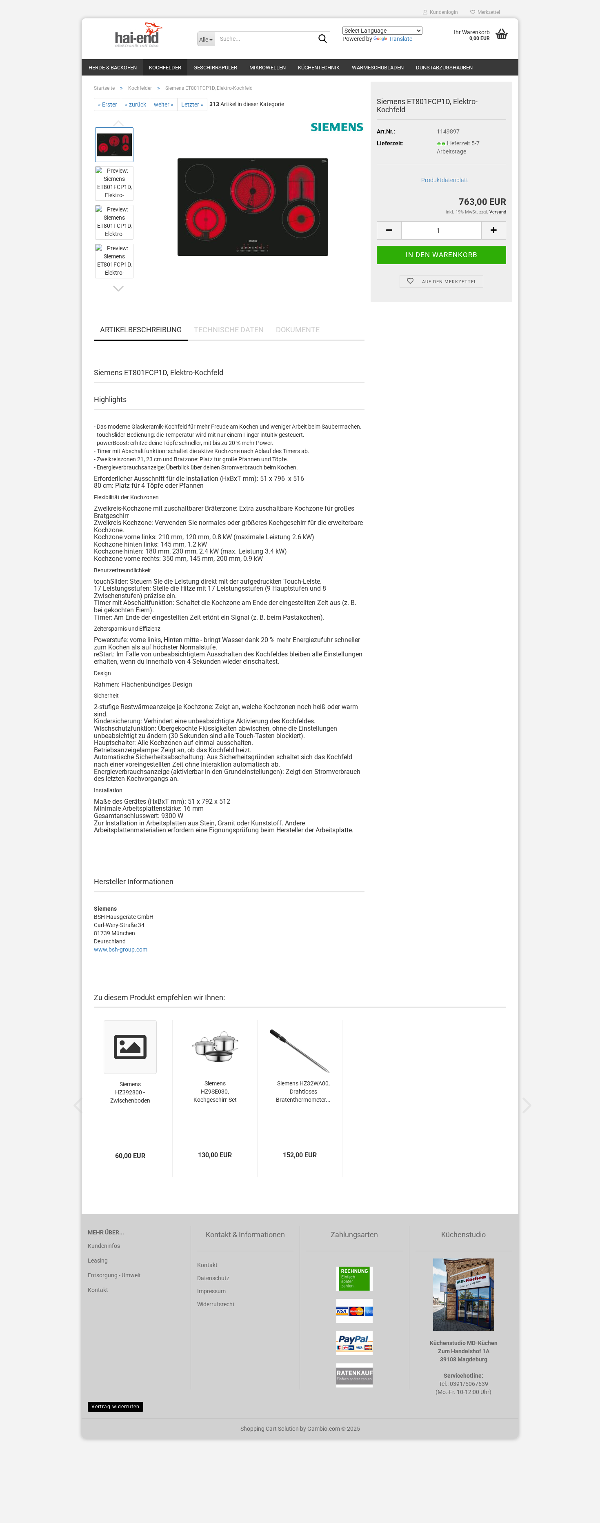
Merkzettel (487, 12)
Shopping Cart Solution (269, 1428)
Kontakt (98, 1290)
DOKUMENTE (298, 329)
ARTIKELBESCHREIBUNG (141, 329)
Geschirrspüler (215, 67)
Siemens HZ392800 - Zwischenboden (130, 1092)
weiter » (163, 104)
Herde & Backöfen (113, 67)
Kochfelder (165, 67)
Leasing (98, 1260)
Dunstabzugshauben (444, 67)
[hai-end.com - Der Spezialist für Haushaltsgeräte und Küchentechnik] (136, 34)
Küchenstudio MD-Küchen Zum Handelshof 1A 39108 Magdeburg (464, 1351)
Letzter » (192, 104)
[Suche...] (322, 39)
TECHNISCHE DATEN (229, 329)
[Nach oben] (577, 1511)
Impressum (211, 1291)
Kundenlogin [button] (442, 12)
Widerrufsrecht (216, 1304)
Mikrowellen (267, 67)
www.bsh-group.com (120, 949)
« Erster (107, 104)
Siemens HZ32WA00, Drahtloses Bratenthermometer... (303, 1091)
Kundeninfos (104, 1246)
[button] (118, 288)
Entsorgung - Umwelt (114, 1275)
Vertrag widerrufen (115, 1407)
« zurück (135, 104)
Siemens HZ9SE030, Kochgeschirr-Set (215, 1091)
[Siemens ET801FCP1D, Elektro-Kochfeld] (253, 202)
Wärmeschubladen (378, 67)
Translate (400, 39)
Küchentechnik (319, 67)
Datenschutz (213, 1278)
